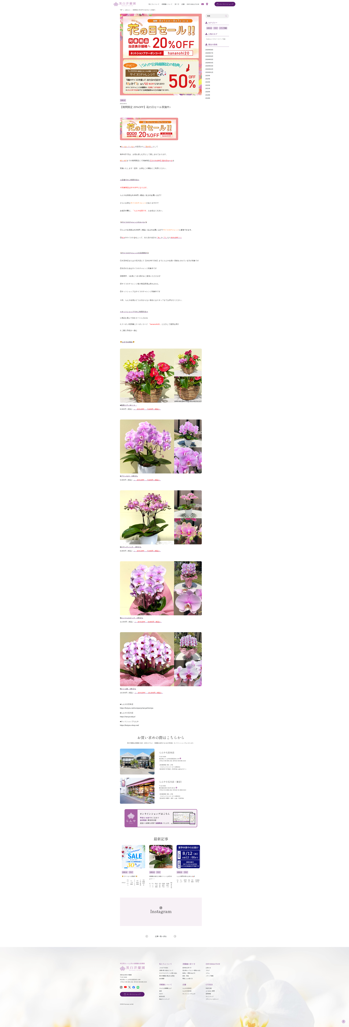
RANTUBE (209, 988)
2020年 (207, 92)
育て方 (177, 4)
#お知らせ (209, 39)
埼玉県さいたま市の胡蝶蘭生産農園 (132, 963)
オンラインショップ (226, 4)
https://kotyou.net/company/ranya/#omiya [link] (136, 708)
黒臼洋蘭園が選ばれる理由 (166, 976)
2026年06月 (209, 56)
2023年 (207, 82)
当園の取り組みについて (166, 970)
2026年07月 (209, 53)
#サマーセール (128, 882)
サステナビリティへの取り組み (168, 973)
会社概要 (161, 978)
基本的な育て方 (186, 967)
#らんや (134, 883)
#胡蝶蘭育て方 (167, 885)
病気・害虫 (185, 976)
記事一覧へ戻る (161, 936)
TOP (121, 10)
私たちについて (154, 4)
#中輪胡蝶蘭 (137, 882)
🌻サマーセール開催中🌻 (130, 876)
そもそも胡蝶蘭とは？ (165, 988)
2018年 (207, 98)
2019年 (207, 95)
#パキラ (150, 885)
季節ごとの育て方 (187, 978)
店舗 (182, 4)
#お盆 (178, 880)
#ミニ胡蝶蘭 (131, 882)
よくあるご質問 (210, 991)
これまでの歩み (163, 967)
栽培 (160, 991)
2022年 (207, 85)
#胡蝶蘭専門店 (143, 882)
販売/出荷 (162, 996)
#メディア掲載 (221, 39)
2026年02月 (209, 69)
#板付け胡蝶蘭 (156, 885)
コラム (208, 973)
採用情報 (208, 993)
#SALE (124, 882)
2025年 (207, 75)
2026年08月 (209, 50)
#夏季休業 (185, 880)
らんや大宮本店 (186, 988)
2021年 (207, 88)
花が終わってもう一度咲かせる (191, 970)
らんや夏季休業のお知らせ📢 (186, 876)
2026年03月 (209, 66)
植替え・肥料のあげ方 (188, 973)
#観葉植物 (171, 885)
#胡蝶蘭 (140, 883)
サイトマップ (209, 996)
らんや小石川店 (186, 991)
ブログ (131, 872)
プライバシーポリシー (212, 999)
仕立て (161, 993)
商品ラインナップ (164, 999)
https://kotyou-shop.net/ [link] (129, 725)
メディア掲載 (223, 28)
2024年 (207, 79)
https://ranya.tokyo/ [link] (127, 717)
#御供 (189, 880)
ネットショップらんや (188, 993)
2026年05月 (209, 59)
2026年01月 (209, 72)
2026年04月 (209, 62)
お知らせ (123, 100)
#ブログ (215, 39)
